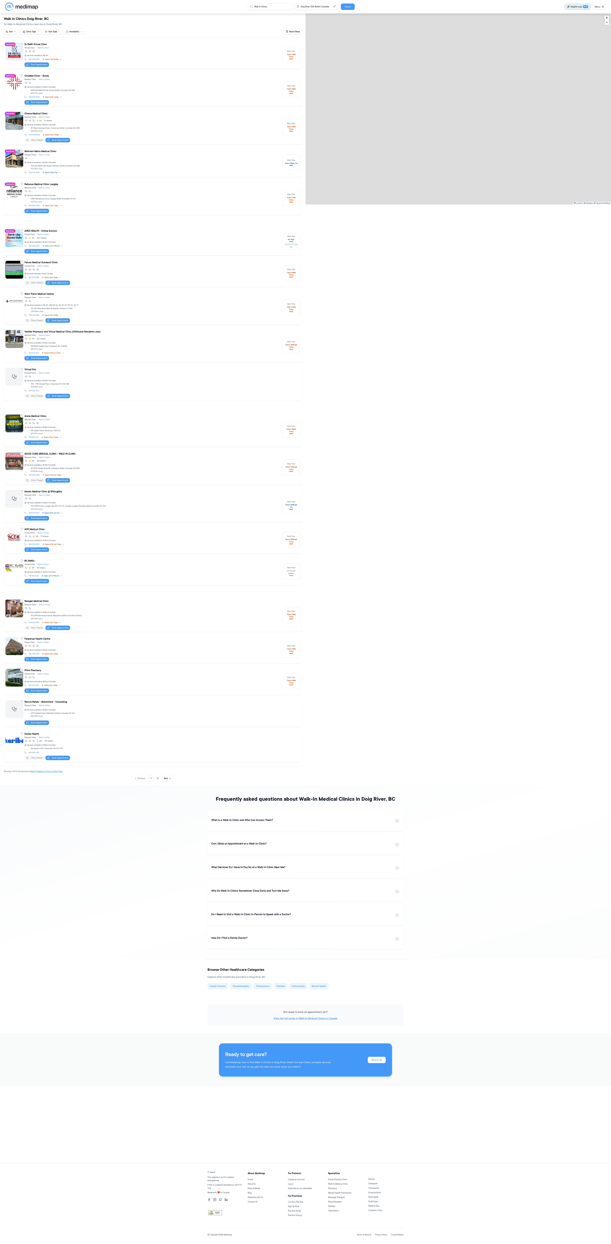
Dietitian (331, 1206)
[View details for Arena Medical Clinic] (153, 430)
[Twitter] (220, 1199)
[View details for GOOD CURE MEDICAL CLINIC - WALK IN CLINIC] (153, 468)
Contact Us (253, 1201)
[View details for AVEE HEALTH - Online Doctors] (153, 241)
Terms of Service (364, 1234)
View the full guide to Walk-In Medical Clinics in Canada (305, 1018)
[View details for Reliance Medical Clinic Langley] (153, 198)
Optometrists (298, 985)
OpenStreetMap (603, 203)
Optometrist (333, 1210)
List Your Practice (295, 1202)
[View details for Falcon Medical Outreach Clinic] (153, 273)
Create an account (296, 1179)
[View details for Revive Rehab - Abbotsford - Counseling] (153, 713)
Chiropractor (373, 1188)
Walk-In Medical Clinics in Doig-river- (46, 771)
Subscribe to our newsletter (300, 1188)
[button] (606, 17)
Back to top (377, 1060)
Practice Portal (294, 1210)
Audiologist (373, 1201)
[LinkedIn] (226, 1199)
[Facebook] (209, 1199)
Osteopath (373, 1183)
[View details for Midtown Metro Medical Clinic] (153, 162)
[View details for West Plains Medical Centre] (153, 308)
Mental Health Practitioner (339, 1192)
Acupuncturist (374, 1192)
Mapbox (589, 203)
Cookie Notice (397, 1234)
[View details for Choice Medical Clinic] (153, 127)
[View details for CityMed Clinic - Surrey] (153, 90)
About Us (252, 1184)
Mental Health (319, 985)
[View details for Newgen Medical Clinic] (153, 615)
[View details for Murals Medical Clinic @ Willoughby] (153, 505)
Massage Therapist (336, 1197)
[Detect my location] (334, 6)
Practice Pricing (295, 1215)
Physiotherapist (335, 1201)
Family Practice (218, 985)
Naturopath (373, 1197)
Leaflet (579, 203)
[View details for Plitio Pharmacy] (153, 681)
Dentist (371, 1179)
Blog (250, 1192)
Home (250, 1179)
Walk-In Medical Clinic (338, 1184)
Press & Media (254, 1188)
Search (348, 6)
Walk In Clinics (43, 48)
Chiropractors (263, 985)
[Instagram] (214, 1199)
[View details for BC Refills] (153, 571)
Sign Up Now (293, 1206)
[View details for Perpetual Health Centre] (153, 649)
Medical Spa (373, 1206)
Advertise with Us (255, 1197)
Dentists (281, 985)
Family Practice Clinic (337, 1179)
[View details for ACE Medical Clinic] (153, 540)
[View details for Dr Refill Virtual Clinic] (153, 55)
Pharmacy (332, 1188)
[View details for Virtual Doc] (153, 383)
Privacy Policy (381, 1234)
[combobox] (31, 32)
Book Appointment (39, 64)
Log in (290, 1184)
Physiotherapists (241, 985)
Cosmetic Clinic (375, 1210)
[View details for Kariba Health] (153, 746)
